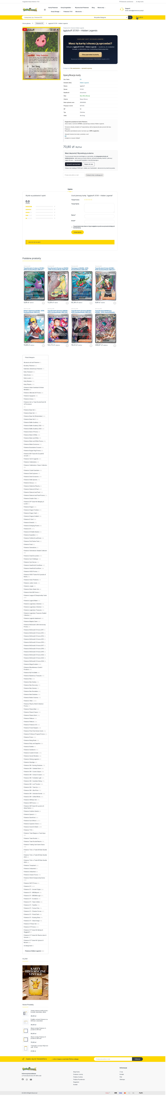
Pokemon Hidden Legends (77, 28)
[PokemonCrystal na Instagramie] (27, 1080)
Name (73, 215)
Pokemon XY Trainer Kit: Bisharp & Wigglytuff (33, 931)
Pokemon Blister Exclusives (33, 444)
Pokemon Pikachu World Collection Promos (33, 705)
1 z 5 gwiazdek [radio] (85, 199)
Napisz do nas (88, 164)
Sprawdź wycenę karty (73, 164)
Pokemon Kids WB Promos (32, 592)
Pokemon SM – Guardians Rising (34, 781)
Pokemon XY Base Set (31, 924)
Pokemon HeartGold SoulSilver (34, 568)
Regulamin (76, 1082)
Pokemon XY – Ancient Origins (33, 889)
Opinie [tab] (70, 189)
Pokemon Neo (29, 679)
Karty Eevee (28, 375)
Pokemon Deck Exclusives (33, 476)
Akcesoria (78, 11)
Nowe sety (101, 7)
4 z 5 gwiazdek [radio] (89, 199)
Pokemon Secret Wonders (32, 756)
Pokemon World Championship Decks (34, 879)
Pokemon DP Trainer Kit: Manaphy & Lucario (34, 502)
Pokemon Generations (31, 547)
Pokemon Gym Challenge (32, 559)
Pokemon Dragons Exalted (32, 516)
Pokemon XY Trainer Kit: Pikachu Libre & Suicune (35, 936)
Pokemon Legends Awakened (33, 618)
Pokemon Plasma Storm (32, 715)
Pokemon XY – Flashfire (32, 905)
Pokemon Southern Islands (32, 811)
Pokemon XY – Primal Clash (33, 914)
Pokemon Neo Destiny (31, 682)
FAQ (121, 1077)
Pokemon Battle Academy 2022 (34, 425)
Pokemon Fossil (29, 544)
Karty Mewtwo (29, 381)
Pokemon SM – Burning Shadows (34, 765)
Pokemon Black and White (32, 438)
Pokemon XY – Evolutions (32, 898)
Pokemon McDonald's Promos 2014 (35, 636)
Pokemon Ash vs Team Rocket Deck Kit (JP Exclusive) (35, 403)
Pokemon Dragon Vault (31, 513)
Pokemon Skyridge (30, 762)
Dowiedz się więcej (42, 303)
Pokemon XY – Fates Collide (33, 902)
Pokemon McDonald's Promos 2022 (35, 655)
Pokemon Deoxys (30, 483)
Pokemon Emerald (30, 522)
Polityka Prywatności (79, 1079)
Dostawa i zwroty (78, 1074)
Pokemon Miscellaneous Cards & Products (33, 668)
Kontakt (75, 1084)
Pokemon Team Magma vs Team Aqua (34, 834)
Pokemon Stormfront (31, 817)
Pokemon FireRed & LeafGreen (34, 538)
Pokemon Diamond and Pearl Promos (35, 495)
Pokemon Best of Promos (32, 432)
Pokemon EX (39, 23)
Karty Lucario (28, 378)
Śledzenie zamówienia (127, 1)
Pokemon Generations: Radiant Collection (35, 551)
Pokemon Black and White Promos (35, 441)
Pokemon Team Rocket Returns (34, 841)
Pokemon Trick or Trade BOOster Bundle (35, 851)
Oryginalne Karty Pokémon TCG (30, 1)
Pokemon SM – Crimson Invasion (34, 774)
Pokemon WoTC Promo (31, 883)
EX (81, 79)
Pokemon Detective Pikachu (33, 486)
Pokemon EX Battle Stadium (33, 532)
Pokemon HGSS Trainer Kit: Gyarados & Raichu (35, 575)
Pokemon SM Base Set (31, 799)
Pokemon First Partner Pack (33, 541)
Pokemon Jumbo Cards (32, 583)
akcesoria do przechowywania (106, 168)
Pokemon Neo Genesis (31, 688)
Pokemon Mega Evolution (32, 664)
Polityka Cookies (78, 1077)
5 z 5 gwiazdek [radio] (91, 199)
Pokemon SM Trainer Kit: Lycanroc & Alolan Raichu (34, 807)
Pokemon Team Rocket (31, 838)
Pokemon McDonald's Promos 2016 (34, 642)
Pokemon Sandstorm (31, 749)
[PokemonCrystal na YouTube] (31, 1080)
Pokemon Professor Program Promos (35, 734)
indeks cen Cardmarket (90, 168)
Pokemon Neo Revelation (32, 691)
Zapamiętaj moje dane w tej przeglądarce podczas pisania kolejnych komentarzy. (94, 226)
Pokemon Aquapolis (31, 396)
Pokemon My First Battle (32, 672)
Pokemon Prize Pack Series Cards (35, 731)
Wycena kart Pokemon (82, 7)
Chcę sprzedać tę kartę (90, 54)
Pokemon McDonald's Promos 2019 (35, 651)
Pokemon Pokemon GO (32, 724)
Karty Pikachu (29, 384)
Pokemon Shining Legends (32, 759)
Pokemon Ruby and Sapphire (33, 743)
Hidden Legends (84, 82)
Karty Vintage (55, 11)
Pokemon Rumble (30, 746)
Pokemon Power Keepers (32, 728)
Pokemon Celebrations (31, 462)
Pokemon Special (30, 814)
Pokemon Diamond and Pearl (33, 492)
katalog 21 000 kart (77, 168)
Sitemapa (122, 1079)
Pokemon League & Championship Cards (35, 596)
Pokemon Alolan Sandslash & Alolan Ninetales (34, 388)
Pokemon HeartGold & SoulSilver (34, 565)
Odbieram (137, 1059)
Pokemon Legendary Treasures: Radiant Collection (35, 614)
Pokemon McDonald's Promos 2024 (35, 661)
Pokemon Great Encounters (33, 556)
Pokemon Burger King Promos (33, 450)
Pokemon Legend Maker (32, 600)
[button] (59, 29)
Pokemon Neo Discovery (32, 685)
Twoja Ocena (75, 199)
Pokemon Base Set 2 (31, 419)
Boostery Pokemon (30, 365)
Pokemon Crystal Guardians (33, 470)
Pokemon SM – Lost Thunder (33, 784)
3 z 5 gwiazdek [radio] (88, 199)
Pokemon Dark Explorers (32, 473)
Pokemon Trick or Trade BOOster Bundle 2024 (35, 861)
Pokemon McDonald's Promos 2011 (34, 630)
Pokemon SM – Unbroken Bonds (34, 793)
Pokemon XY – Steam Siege (33, 920)
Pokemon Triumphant (31, 865)
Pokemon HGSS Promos (31, 571)
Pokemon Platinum (30, 718)
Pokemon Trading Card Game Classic (34, 845)
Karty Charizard (29, 372)
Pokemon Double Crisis (31, 498)
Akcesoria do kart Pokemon (32, 362)
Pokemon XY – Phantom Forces (34, 911)
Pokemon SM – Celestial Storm (34, 768)
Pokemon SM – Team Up (32, 787)
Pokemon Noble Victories (32, 697)
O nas (121, 1072)
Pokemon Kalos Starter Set (32, 589)
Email (73, 220)
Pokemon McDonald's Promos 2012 (35, 633)
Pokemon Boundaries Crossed (34, 447)
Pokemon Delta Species (32, 479)
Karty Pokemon (53, 7)
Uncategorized (29, 945)
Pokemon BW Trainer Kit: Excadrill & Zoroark (34, 454)
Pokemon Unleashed (31, 871)
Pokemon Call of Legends (32, 459)
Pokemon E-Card (30, 519)
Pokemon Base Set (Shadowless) (33, 416)
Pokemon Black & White (32, 435)
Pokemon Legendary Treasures (34, 610)
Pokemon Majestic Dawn (32, 621)
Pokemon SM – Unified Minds (33, 796)
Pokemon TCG (68, 11)
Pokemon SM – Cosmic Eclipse (34, 771)
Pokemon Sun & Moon (32, 820)
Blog (93, 7)
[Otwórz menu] (45, 10)
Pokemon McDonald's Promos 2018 (35, 648)
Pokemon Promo (30, 737)
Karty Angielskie (66, 7)
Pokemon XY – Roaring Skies (33, 917)
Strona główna (26, 23)
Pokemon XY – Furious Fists (33, 908)
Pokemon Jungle (30, 586)
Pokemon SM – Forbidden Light (34, 778)
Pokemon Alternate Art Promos (33, 392)
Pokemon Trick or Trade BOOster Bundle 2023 (35, 856)
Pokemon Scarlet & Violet (33, 753)
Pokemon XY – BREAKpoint (33, 892)
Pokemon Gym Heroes (31, 562)
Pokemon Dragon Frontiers (32, 510)
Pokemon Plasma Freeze (32, 712)
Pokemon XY (29, 886)
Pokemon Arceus (30, 399)
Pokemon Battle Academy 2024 (34, 428)
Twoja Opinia (75, 204)
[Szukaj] (130, 17)
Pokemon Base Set (30, 410)
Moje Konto (76, 1072)
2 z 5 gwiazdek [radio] (86, 199)
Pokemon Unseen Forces (32, 874)
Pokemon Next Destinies (32, 694)
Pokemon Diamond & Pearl (33, 489)
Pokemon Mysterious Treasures (34, 675)
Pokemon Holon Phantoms (32, 579)
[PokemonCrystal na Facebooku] (23, 1079)
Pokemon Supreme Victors (33, 823)
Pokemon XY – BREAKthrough (33, 895)
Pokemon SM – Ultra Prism (32, 790)
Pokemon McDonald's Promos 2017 (35, 645)
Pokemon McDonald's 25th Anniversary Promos (35, 625)
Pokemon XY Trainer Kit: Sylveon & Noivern (33, 941)
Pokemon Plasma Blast (31, 709)
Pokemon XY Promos (31, 927)
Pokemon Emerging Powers (33, 525)
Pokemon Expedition (31, 535)
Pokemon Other (30, 700)
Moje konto (141, 1)
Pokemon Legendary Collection (34, 604)
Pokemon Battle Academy (32, 422)
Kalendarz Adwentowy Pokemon (34, 368)
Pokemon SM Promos (31, 803)
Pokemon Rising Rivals (31, 740)
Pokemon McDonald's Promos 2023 (35, 658)
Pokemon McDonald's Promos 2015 (35, 639)
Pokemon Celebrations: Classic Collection (35, 466)
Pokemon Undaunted (31, 868)
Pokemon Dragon (30, 507)
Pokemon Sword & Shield (33, 827)
